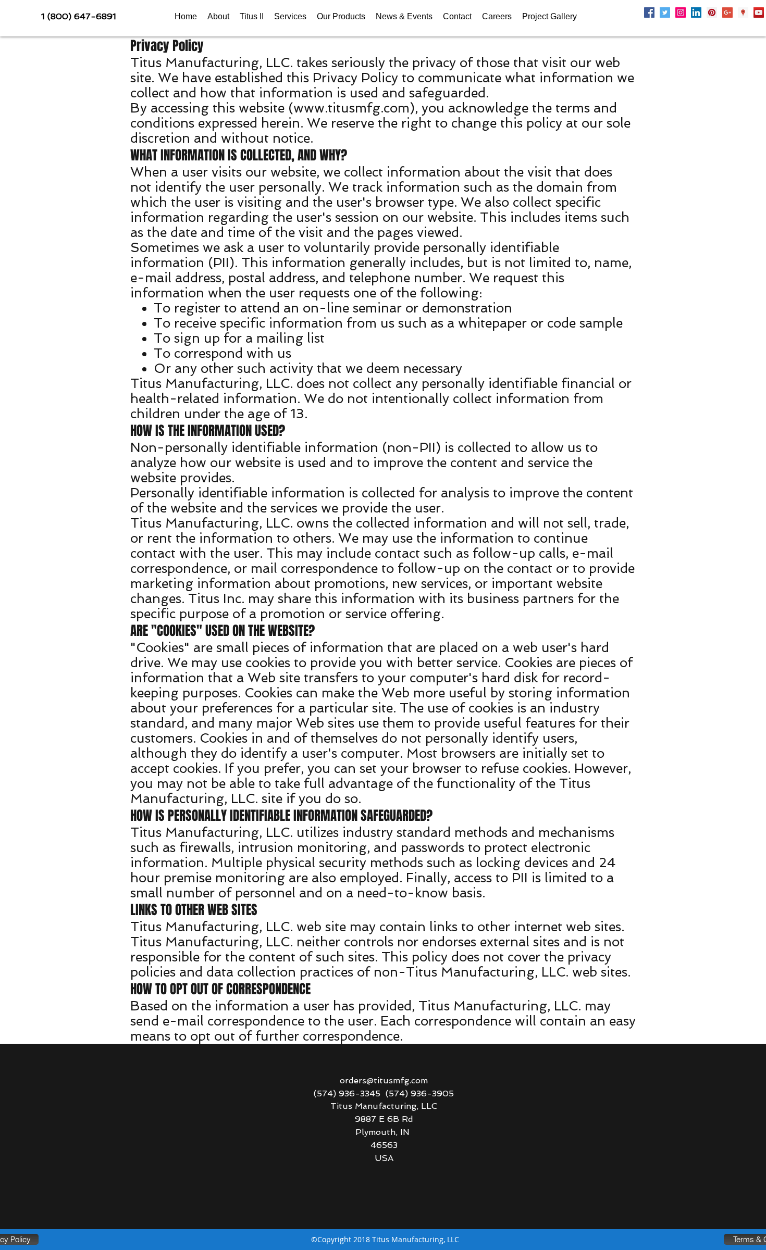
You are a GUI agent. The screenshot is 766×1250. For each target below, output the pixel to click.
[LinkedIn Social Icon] (696, 12)
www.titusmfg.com (351, 108)
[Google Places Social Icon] (743, 12)
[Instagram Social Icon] (680, 12)
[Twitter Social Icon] (665, 12)
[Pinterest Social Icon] (712, 12)
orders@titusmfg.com (384, 1080)
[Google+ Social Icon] (727, 12)
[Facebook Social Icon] (649, 12)
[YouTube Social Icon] (758, 12)
